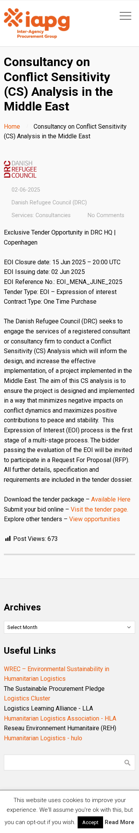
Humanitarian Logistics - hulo (43, 738)
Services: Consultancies (41, 215)
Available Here (111, 499)
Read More (119, 822)
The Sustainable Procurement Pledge (54, 688)
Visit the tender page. (99, 509)
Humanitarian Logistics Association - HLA (60, 718)
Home (12, 126)
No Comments (106, 215)
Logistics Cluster (27, 698)
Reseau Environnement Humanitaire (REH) (60, 728)
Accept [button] (90, 822)
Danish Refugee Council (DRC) (49, 202)
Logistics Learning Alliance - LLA (48, 708)
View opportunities (94, 519)
